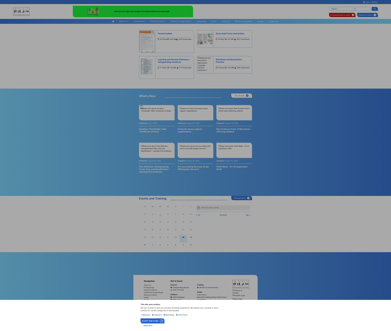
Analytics (157, 315)
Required (146, 315)
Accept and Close (150, 321)
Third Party (182, 315)
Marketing (169, 315)
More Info (147, 326)
